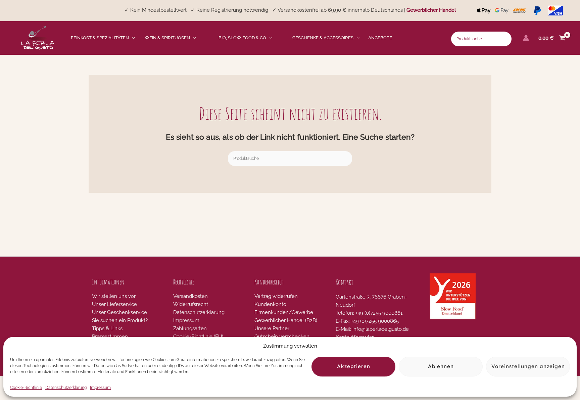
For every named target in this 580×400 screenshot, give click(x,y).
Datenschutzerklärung (66, 387)
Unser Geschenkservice (119, 312)
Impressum (100, 387)
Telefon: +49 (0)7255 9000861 (369, 313)
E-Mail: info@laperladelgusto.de (372, 329)
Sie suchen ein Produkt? (120, 320)
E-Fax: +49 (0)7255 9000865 (367, 321)
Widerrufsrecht (190, 304)
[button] (132, 38)
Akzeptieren (353, 366)
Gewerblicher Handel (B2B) (285, 320)
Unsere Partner (271, 328)
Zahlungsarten (190, 328)
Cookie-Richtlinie (26, 387)
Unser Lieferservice (114, 304)
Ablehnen (441, 366)
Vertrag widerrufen (276, 296)
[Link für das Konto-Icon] (526, 38)
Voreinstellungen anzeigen (528, 366)
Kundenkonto (270, 304)
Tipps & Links (107, 328)
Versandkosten (190, 296)
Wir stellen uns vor (114, 296)
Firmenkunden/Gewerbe (283, 312)
